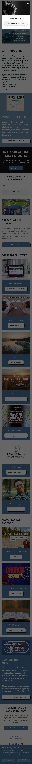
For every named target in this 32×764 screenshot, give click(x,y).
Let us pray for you (16, 23)
